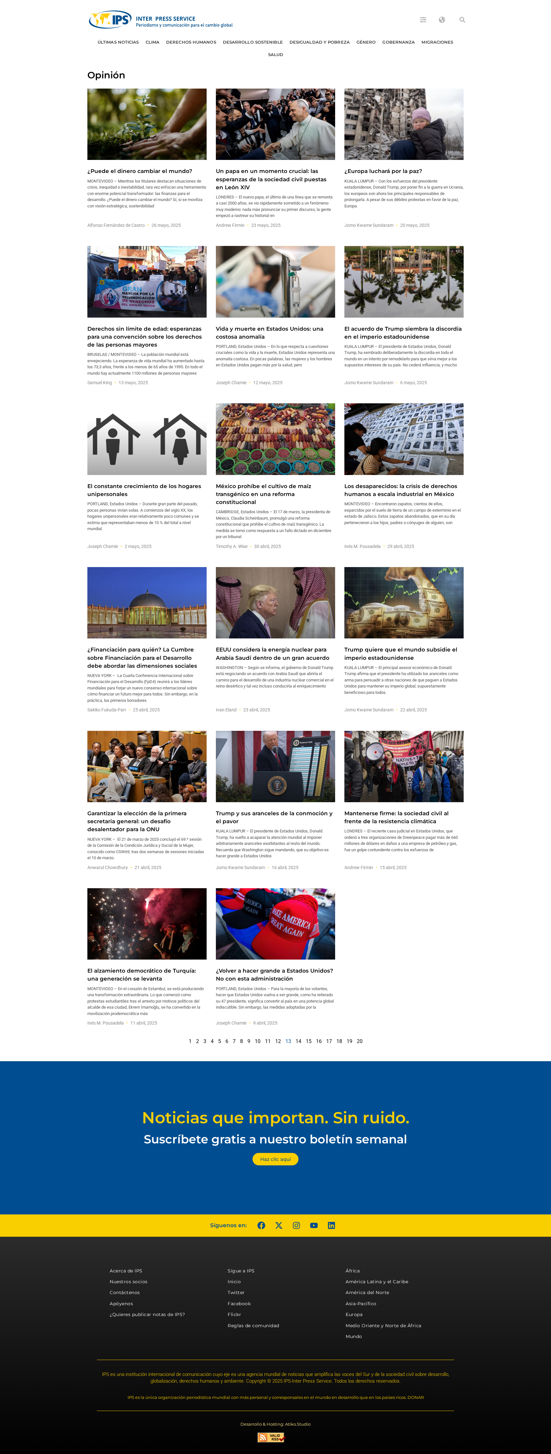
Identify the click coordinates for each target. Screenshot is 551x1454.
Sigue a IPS (241, 1271)
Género (366, 42)
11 (268, 1041)
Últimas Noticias (118, 42)
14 (298, 1041)
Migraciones (437, 42)
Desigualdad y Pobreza (320, 42)
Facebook (239, 1303)
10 (258, 1041)
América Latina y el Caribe (377, 1282)
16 (319, 1041)
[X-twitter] (279, 1226)
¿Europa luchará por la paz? (383, 171)
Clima (153, 42)
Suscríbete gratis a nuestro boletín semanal (275, 1139)
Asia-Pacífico (361, 1303)
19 (349, 1041)
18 (339, 1041)
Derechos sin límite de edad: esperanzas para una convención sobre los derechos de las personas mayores (144, 337)
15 (309, 1041)
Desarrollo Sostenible (253, 42)
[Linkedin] (331, 1226)
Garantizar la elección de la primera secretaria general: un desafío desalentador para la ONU (137, 821)
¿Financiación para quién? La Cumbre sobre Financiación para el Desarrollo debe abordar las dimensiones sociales (142, 657)
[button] (462, 20)
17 (329, 1041)
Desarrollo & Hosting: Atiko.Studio (275, 1424)
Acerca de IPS (126, 1271)
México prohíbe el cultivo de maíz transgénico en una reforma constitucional (263, 494)
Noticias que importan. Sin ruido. (275, 1117)
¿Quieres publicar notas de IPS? (147, 1314)
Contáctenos (125, 1292)
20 (360, 1041)
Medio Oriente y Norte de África (384, 1325)
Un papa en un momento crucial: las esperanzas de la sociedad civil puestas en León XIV (271, 179)
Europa (354, 1314)
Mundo (354, 1336)
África (353, 1271)
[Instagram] (296, 1226)
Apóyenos (121, 1303)
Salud (275, 54)
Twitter (236, 1292)
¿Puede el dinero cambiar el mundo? (139, 171)
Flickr (234, 1314)
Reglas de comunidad (253, 1325)
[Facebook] (261, 1226)
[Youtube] (314, 1226)
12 (278, 1041)
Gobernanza (398, 42)
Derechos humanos (191, 42)
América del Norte (367, 1292)
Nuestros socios (129, 1282)
